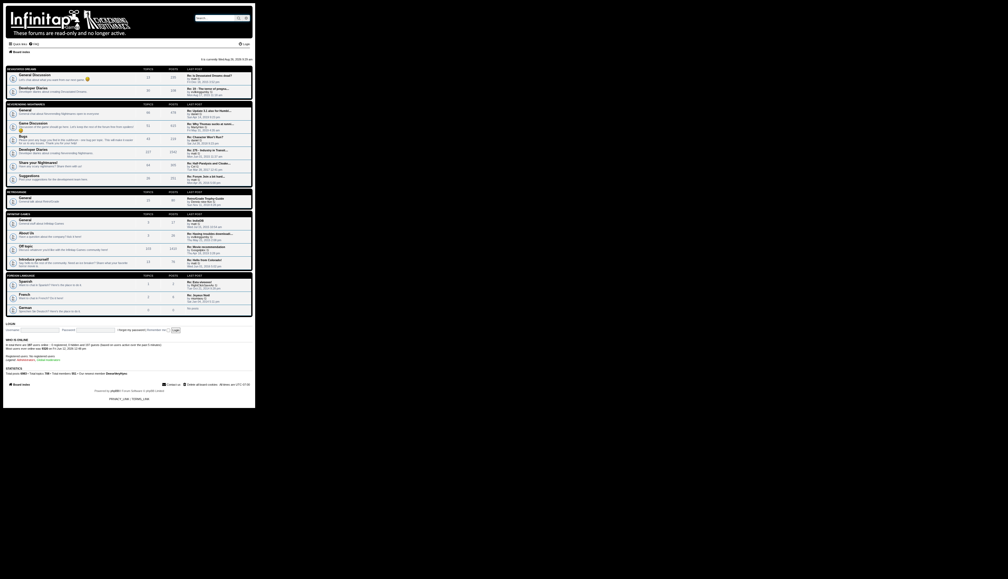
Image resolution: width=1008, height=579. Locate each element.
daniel (194, 114)
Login (10, 323)
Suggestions (29, 176)
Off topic (26, 246)
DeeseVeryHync (116, 373)
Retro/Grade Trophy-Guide (205, 198)
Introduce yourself (34, 259)
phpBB (115, 390)
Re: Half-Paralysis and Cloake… (209, 163)
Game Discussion (33, 123)
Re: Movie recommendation (206, 247)
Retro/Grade (17, 192)
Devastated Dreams (21, 69)
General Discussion (35, 75)
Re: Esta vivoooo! (199, 282)
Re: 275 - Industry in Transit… (207, 150)
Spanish (25, 281)
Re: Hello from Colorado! (204, 260)
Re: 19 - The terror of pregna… (208, 88)
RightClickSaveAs (202, 285)
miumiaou (197, 298)
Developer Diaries (33, 88)
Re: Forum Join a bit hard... (206, 176)
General (25, 110)
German (25, 308)
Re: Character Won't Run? (205, 137)
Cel (193, 166)
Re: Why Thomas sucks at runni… (210, 124)
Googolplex (198, 250)
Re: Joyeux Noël (198, 295)
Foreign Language (21, 275)
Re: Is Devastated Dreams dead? (209, 75)
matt (194, 78)
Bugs (23, 136)
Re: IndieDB (195, 220)
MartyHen (197, 127)
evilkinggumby (200, 92)
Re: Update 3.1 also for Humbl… (209, 110)
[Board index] (88, 22)
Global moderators (48, 359)
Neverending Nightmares (26, 104)
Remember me (157, 330)
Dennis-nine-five (201, 201)
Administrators (26, 359)
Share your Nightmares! (38, 163)
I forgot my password (131, 330)
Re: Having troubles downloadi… (210, 233)
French (24, 295)
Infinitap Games (18, 214)
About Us (26, 233)
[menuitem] (34, 44)
